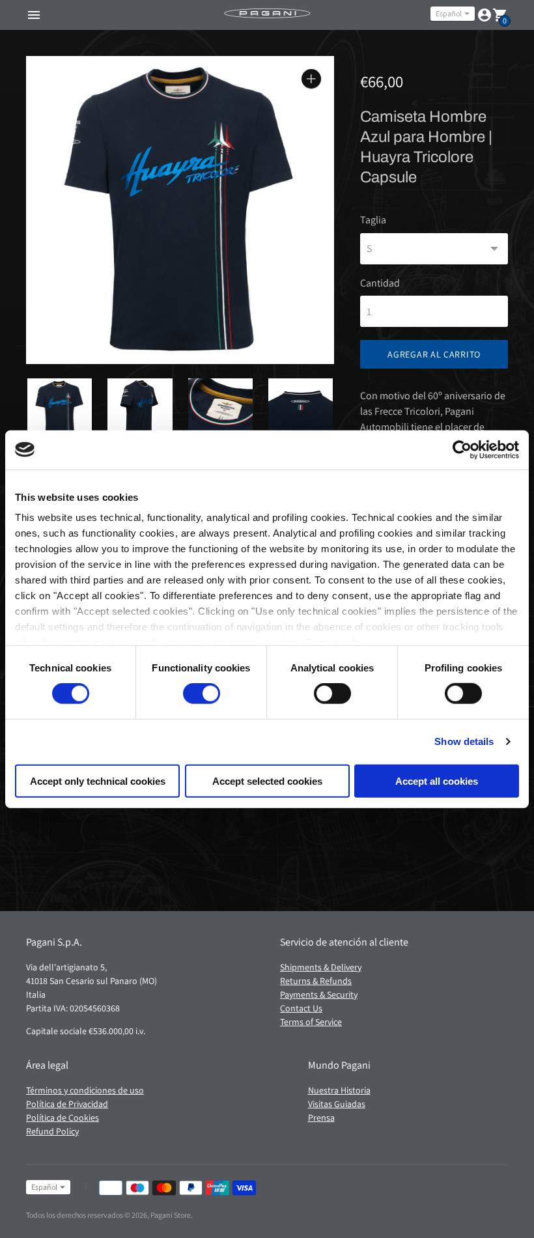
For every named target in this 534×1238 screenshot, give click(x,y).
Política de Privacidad (67, 1104)
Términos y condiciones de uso (85, 1090)
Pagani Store (170, 1215)
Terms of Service (311, 1022)
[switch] (201, 693)
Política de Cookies (62, 1117)
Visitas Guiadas (336, 1104)
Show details (464, 741)
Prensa (321, 1117)
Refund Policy (52, 1131)
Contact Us (301, 1008)
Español (449, 13)
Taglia (373, 220)
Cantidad (380, 283)
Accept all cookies (436, 781)
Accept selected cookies (267, 781)
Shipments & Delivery (320, 967)
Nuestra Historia (339, 1090)
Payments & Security (319, 994)
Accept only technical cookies (97, 781)
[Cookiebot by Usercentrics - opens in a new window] (462, 449)
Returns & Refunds (316, 981)
